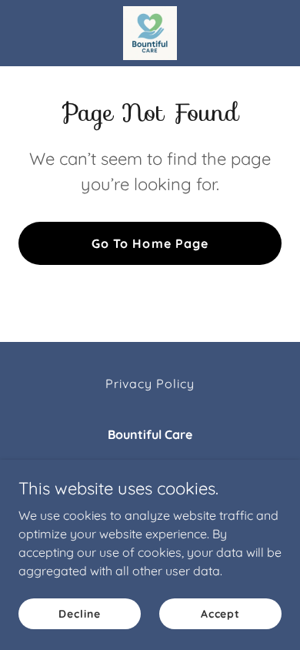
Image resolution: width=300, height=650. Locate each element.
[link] (150, 33)
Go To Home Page (150, 243)
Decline (79, 613)
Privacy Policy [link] (150, 383)
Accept (220, 613)
